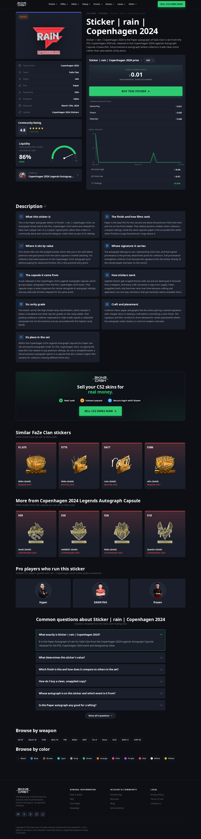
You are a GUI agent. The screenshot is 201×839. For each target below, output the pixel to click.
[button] (49, 35)
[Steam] (30, 814)
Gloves (109, 4)
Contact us (156, 803)
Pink (118, 758)
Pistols (52, 4)
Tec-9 (94, 739)
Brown (49, 758)
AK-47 (20, 739)
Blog (112, 803)
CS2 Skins (91, 13)
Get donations (117, 808)
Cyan (63, 758)
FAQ (72, 799)
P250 (44, 739)
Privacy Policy (157, 794)
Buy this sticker (136, 91)
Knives (97, 4)
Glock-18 (32, 739)
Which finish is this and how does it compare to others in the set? (79, 669)
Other (131, 4)
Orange (103, 758)
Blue (36, 758)
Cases (120, 4)
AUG (114, 739)
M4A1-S (125, 739)
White (157, 758)
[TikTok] (42, 814)
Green (89, 758)
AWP (84, 739)
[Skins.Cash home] (22, 4)
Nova (104, 739)
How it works (76, 794)
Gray (76, 758)
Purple (131, 758)
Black (23, 758)
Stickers (103, 13)
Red (144, 758)
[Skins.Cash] (40, 790)
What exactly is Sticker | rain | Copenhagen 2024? (69, 634)
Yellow (171, 758)
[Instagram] (36, 814)
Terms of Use (157, 799)
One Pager (75, 803)
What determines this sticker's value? (62, 657)
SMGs (74, 4)
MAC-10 (54, 739)
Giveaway (74, 808)
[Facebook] (18, 814)
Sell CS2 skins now (171, 4)
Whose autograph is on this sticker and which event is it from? (77, 693)
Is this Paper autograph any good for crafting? (67, 705)
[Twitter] (24, 814)
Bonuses (114, 799)
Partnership (116, 794)
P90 (65, 739)
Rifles (63, 4)
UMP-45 (137, 739)
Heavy (85, 4)
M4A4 (74, 739)
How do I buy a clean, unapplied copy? (62, 681)
